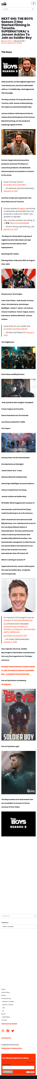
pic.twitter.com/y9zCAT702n (15, 635)
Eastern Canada (7, 1005)
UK (3, 1011)
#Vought (7, 620)
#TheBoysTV (22, 626)
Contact (4, 1020)
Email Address (7, 1065)
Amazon (4, 43)
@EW (15, 620)
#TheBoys (21, 208)
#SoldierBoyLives (25, 620)
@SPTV (6, 632)
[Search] (33, 9)
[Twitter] (12, 1030)
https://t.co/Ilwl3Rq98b (19, 223)
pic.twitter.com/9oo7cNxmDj (15, 329)
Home (3, 989)
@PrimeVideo (29, 629)
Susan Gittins (7, 41)
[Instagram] (3, 1030)
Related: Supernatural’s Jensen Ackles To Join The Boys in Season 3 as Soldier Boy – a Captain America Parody (18, 670)
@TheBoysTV (17, 629)
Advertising (6, 1017)
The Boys (19, 43)
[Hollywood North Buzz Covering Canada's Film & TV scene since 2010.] (3, 3)
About (3, 1014)
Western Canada (8, 1001)
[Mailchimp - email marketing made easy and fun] (30, 1072)
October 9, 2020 (10, 642)
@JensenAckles (10, 626)
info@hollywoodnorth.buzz (10, 1044)
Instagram (6, 684)
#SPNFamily (15, 632)
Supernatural (11, 43)
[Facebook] (7, 1030)
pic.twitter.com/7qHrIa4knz (15, 184)
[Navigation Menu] (33, 3)
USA (3, 1008)
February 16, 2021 (11, 191)
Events (3, 995)
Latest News (5, 992)
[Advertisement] (18, 891)
